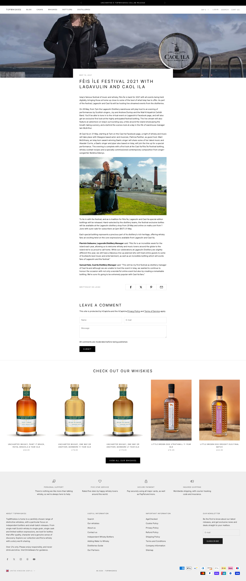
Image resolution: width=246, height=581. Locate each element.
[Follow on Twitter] (14, 559)
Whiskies (52, 9)
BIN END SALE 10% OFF (123, 3)
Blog (29, 9)
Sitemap (149, 550)
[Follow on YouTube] (34, 559)
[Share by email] (161, 287)
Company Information (155, 545)
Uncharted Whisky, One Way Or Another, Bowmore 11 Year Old (74, 445)
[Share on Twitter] (141, 287)
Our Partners (93, 550)
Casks (40, 9)
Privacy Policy (133, 311)
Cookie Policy (152, 523)
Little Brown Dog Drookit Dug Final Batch (219, 445)
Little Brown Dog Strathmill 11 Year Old (171, 445)
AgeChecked (151, 519)
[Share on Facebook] (131, 287)
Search (91, 519)
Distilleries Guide (95, 545)
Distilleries (84, 9)
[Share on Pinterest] (151, 287)
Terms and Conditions (156, 541)
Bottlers (67, 9)
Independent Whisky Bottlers (101, 537)
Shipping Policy (153, 537)
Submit (87, 349)
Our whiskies (93, 523)
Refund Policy (152, 532)
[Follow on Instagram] (20, 559)
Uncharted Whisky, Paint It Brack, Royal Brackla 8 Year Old (26, 445)
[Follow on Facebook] (7, 559)
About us (92, 528)
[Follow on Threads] (27, 559)
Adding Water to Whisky (98, 541)
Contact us (92, 532)
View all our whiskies (122, 460)
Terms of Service (152, 311)
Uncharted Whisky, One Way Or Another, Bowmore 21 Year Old (123, 445)
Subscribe (213, 541)
